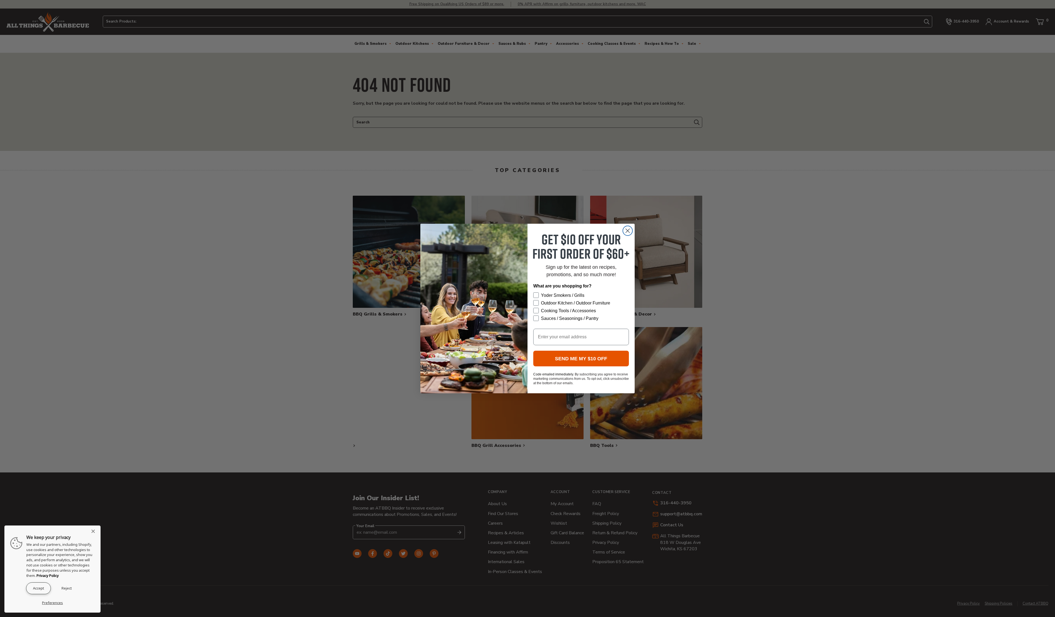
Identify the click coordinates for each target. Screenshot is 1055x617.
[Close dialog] (627, 231)
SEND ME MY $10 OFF (581, 358)
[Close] (94, 531)
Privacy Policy (48, 575)
